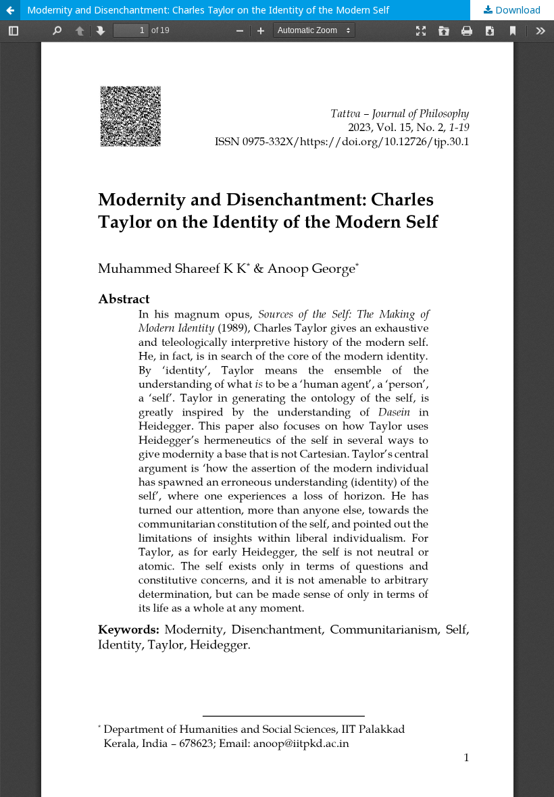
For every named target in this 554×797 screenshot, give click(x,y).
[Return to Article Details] (10, 10)
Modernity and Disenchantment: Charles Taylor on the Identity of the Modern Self (208, 9)
